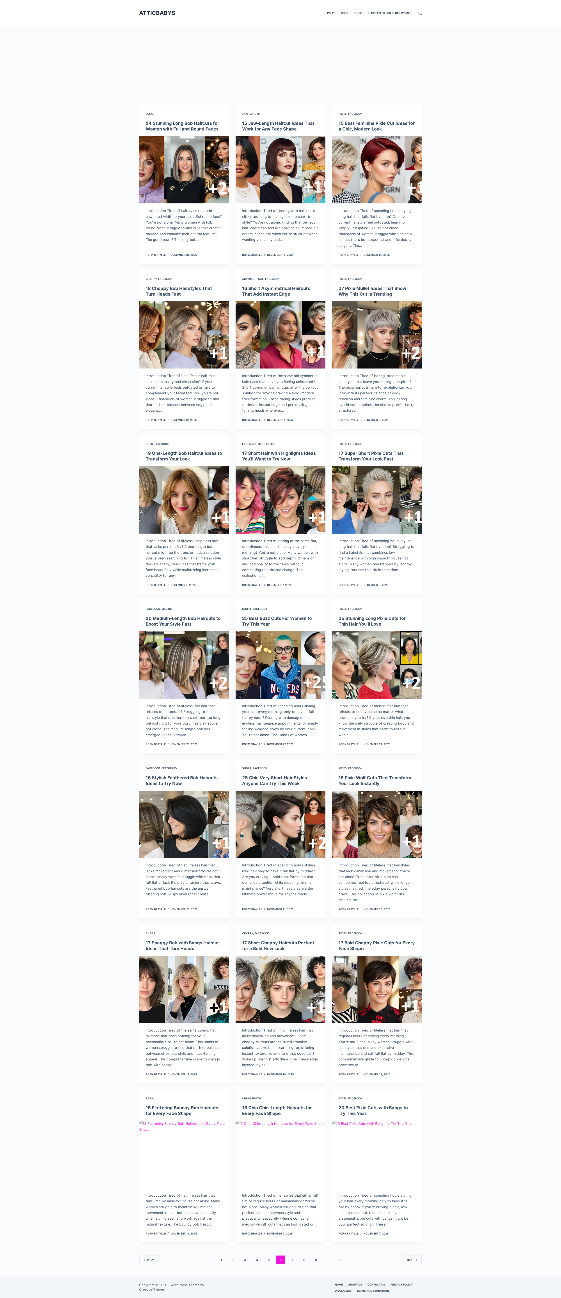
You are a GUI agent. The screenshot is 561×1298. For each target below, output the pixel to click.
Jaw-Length (251, 113)
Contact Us (376, 1284)
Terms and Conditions (373, 1290)
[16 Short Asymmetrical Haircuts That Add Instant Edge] (280, 335)
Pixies (331, 13)
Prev (150, 1259)
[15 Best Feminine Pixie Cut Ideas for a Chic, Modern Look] (377, 170)
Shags (150, 933)
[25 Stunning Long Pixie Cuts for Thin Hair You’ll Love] (377, 665)
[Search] (420, 13)
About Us (355, 1284)
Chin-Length (251, 1098)
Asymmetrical (253, 278)
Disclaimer (343, 1290)
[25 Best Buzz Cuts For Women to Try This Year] (280, 665)
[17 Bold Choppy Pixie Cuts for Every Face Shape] (377, 989)
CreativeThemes (152, 1289)
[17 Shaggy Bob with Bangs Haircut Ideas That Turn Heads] (184, 989)
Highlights (266, 444)
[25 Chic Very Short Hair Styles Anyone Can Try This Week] (280, 824)
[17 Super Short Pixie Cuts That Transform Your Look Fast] (377, 500)
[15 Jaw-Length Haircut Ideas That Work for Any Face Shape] (280, 170)
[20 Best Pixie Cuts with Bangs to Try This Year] (377, 1154)
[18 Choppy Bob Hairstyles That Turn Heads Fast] (184, 335)
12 (339, 1260)
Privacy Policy (402, 1284)
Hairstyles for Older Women (390, 13)
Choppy (151, 278)
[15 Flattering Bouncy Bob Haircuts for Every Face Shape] (184, 1154)
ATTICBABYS (157, 13)
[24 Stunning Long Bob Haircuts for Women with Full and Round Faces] (184, 170)
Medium (167, 608)
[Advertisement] (280, 59)
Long (149, 113)
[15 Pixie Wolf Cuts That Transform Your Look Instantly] (377, 824)
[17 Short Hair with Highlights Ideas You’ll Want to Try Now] (280, 500)
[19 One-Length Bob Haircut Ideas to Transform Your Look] (184, 500)
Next (410, 1259)
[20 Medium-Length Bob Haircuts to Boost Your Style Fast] (184, 665)
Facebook (355, 113)
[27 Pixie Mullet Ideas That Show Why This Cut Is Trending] (377, 335)
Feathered (169, 768)
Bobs (344, 13)
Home (339, 1284)
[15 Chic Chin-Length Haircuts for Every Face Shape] (280, 1154)
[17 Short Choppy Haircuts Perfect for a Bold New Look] (280, 989)
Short (358, 13)
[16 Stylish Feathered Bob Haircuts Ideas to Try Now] (184, 824)
